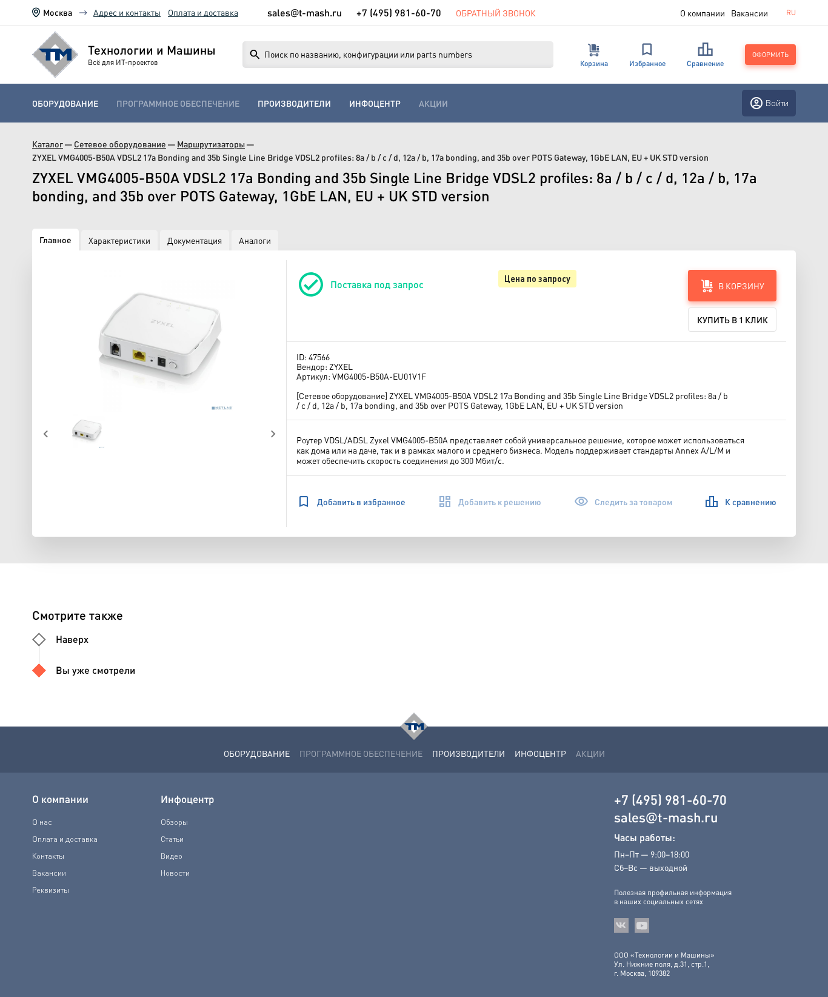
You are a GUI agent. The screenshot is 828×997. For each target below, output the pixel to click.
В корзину (741, 285)
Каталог (47, 144)
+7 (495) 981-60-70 (398, 12)
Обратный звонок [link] (496, 12)
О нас (42, 822)
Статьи (172, 839)
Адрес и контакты (127, 12)
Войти (777, 103)
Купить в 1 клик (732, 319)
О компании (702, 12)
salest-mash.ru (304, 13)
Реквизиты (50, 890)
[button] (159, 336)
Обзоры (174, 822)
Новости (175, 873)
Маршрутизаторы (211, 144)
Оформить (770, 54)
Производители (294, 103)
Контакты (48, 856)
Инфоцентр (375, 103)
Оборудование (65, 103)
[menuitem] (65, 103)
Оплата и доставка (203, 12)
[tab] (55, 239)
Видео (171, 856)
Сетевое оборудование (120, 144)
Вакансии (749, 12)
